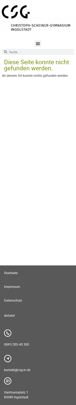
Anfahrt (9, 315)
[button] (38, 43)
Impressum (12, 286)
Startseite (11, 273)
